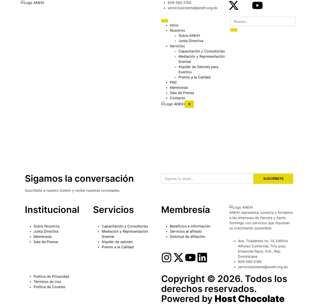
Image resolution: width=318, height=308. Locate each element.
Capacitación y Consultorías (201, 51)
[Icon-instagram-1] (245, 5)
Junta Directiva (190, 41)
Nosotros (177, 30)
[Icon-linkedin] (269, 5)
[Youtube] (257, 5)
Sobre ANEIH (189, 35)
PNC (173, 82)
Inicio (174, 25)
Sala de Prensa (182, 93)
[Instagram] (166, 257)
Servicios (177, 46)
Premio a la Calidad (194, 77)
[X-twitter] (233, 5)
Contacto (177, 98)
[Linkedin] (202, 257)
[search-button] (233, 30)
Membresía (179, 87)
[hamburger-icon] (164, 21)
